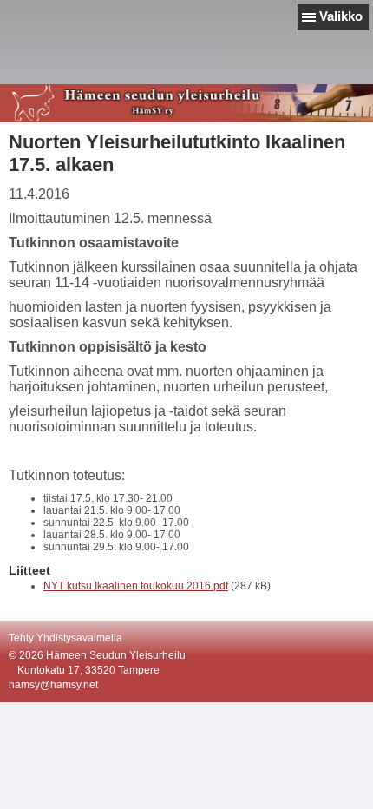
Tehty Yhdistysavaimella (65, 638)
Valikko (341, 16)
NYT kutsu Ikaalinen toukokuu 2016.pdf (135, 586)
